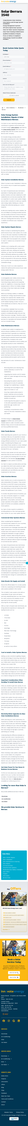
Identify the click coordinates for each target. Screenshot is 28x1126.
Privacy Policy (20, 1112)
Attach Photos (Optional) (9, 92)
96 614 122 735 (9, 1005)
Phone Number (7, 60)
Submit (9, 100)
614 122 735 (8, 1007)
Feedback (4, 1093)
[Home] (8, 2)
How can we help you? (8, 84)
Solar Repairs (6, 863)
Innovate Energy (10, 1115)
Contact (3, 1101)
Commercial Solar (8, 865)
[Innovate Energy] (14, 991)
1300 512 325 (17, 779)
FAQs (2, 1090)
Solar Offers (6, 871)
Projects (5, 873)
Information (6, 875)
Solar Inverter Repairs (9, 857)
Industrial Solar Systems (9, 867)
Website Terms (8, 1112)
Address (5, 72)
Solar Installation (7, 859)
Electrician (5, 796)
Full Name (6, 54)
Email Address (7, 66)
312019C (15, 1009)
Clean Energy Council (9, 129)
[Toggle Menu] (27, 563)
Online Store (4, 1076)
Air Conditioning (6, 799)
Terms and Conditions (7, 1099)
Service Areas (6, 877)
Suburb (5, 78)
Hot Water (4, 801)
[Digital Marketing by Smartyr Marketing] (14, 1118)
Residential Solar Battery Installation (13, 869)
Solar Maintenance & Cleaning (11, 861)
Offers (3, 1084)
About (3, 1104)
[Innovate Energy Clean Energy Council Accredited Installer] (5, 1014)
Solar (2, 1039)
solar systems (15, 127)
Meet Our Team (5, 1096)
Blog (2, 1087)
